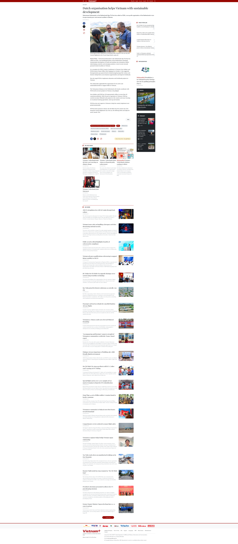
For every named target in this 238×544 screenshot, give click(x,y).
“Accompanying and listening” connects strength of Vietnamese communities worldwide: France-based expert (98, 336)
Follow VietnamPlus (119, 138)
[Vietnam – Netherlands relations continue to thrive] (125, 153)
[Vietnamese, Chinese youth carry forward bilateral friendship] (126, 324)
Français (140, 1)
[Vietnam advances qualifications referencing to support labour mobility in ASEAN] (126, 260)
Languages (130, 530)
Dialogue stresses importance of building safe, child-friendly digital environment (99, 353)
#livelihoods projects (95, 131)
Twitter (84, 26)
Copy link (84, 33)
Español (144, 1)
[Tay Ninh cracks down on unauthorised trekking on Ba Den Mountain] (126, 459)
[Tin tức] (105, 526)
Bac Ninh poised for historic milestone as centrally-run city (100, 289)
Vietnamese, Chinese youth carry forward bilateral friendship (98, 321)
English (136, 1)
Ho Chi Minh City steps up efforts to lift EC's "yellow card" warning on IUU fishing (98, 367)
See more (87, 207)
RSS (121, 530)
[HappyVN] (86, 526)
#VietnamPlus (121, 131)
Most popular (143, 22)
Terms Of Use (116, 530)
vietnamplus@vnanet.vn (112, 538)
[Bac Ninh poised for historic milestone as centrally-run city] (126, 292)
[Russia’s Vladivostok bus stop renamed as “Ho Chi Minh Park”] (126, 475)
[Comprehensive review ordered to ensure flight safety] (126, 428)
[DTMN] (142, 526)
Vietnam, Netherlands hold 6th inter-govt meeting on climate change (91, 162)
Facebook (84, 23)
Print (84, 29)
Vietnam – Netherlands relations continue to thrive (124, 162)
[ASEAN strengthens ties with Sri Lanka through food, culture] (126, 214)
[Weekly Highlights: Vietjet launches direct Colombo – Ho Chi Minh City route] (151, 121)
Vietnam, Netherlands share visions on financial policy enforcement (108, 162)
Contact (106, 532)
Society (85, 4)
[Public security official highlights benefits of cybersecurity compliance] (126, 246)
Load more (108, 517)
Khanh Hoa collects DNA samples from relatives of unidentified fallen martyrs (145, 33)
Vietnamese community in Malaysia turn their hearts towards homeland (99, 410)
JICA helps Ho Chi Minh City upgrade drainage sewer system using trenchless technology (99, 274)
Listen (141, 125)
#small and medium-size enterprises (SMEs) (99, 128)
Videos (141, 90)
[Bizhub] (116, 526)
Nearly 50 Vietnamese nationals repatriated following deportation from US (145, 55)
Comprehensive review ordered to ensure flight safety (99, 424)
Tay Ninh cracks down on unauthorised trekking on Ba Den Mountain (99, 456)
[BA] (151, 526)
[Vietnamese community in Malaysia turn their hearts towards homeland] (126, 413)
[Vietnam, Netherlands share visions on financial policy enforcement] (108, 153)
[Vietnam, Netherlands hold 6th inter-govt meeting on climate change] (91, 153)
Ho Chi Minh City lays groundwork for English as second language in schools (145, 26)
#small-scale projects (105, 131)
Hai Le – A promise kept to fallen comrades (142, 145)
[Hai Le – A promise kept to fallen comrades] (151, 146)
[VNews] (100, 526)
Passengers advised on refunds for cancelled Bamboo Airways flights (99, 305)
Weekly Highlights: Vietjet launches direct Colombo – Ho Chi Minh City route (142, 121)
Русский (151, 1)
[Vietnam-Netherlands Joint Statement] (91, 182)
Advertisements (148, 530)
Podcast (142, 116)
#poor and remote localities (116, 128)
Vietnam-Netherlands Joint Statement (91, 190)
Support (125, 530)
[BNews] (111, 526)
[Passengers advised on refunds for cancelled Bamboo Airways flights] (126, 308)
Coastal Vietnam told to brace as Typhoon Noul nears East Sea (144, 40)
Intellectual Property (108, 530)
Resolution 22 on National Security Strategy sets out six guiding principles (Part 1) (146, 80)
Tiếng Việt (132, 1)
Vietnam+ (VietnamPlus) (92, 1)
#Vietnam (114, 131)
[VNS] (125, 526)
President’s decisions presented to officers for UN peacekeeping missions (98, 488)
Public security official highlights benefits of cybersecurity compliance (96, 243)
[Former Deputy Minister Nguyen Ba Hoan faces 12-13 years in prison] (126, 508)
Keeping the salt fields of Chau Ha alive (145, 106)
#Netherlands (124, 125)
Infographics (143, 61)
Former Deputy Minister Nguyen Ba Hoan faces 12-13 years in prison (99, 505)
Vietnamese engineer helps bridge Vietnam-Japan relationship (98, 439)
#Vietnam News (94, 134)
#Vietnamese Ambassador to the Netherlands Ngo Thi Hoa (103, 125)
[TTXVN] (94, 526)
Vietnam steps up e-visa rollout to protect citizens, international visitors (145, 47)
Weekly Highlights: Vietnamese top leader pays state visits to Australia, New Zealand (142, 133)
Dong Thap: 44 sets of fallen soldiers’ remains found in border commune (99, 396)
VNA (135, 530)
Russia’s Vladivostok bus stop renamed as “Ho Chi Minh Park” (100, 472)
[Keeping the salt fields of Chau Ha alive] (146, 98)
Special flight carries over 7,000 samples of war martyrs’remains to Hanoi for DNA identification (98, 382)
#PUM (118, 125)
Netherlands (103, 134)
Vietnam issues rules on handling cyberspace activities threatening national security (99, 225)
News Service (140, 530)
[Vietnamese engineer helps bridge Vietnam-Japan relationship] (126, 442)
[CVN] (133, 526)
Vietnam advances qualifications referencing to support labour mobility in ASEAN (100, 257)
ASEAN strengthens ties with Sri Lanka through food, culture (99, 211)
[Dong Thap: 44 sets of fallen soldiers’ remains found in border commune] (126, 399)
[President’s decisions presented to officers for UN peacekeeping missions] (126, 491)
